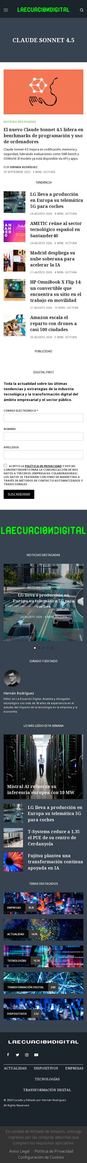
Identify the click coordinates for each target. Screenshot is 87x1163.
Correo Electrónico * (21, 410)
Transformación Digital (47, 1090)
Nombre (10, 429)
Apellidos (11, 447)
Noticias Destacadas (20, 121)
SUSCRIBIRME (19, 494)
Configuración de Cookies (41, 1157)
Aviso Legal (19, 1151)
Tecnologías (47, 1079)
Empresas (74, 1068)
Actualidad (15, 1068)
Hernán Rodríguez (23, 167)
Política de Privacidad (54, 1151)
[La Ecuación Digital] (43, 10)
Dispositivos (46, 1068)
